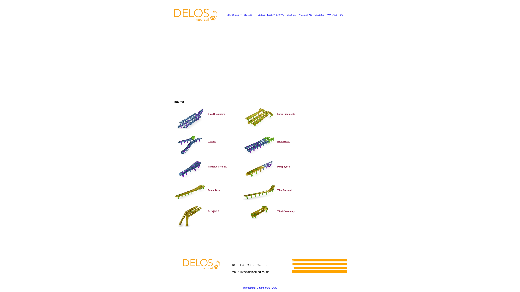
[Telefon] (292, 271)
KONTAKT (332, 15)
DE (341, 15)
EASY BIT (291, 15)
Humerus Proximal (217, 167)
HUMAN (248, 15)
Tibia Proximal (284, 190)
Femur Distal (214, 190)
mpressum (249, 287)
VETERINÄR (305, 15)
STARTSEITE (233, 15)
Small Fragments (216, 114)
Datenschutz (263, 287)
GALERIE (319, 15)
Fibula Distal (283, 141)
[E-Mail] (293, 268)
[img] (195, 14)
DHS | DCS (213, 211)
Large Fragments (286, 114)
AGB (274, 287)
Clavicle (212, 141)
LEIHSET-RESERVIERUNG (271, 15)
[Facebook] (292, 264)
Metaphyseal (283, 167)
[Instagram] (293, 260)
